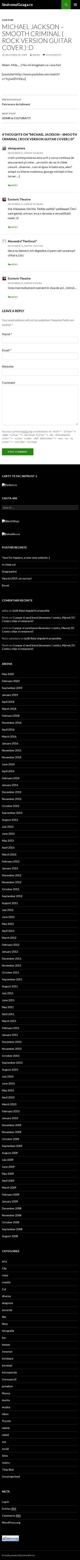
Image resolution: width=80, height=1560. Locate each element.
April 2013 (8, 847)
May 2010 (8, 1090)
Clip (4, 20)
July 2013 (7, 826)
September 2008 (12, 1229)
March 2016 (9, 736)
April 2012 (8, 930)
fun (10, 20)
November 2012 (11, 882)
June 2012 (8, 916)
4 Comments (53, 54)
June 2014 (8, 764)
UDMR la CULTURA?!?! (16, 116)
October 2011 (10, 972)
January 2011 (10, 1034)
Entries (9, 1508)
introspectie (9, 1372)
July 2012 (7, 910)
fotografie (8, 1330)
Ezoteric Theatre (19, 199)
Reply (14, 185)
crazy (5, 1275)
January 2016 (10, 743)
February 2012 (10, 944)
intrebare (7, 1358)
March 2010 (9, 1104)
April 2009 (8, 1180)
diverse (6, 1296)
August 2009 (10, 1152)
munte (6, 1400)
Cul (4, 1289)
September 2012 (12, 896)
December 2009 (11, 1125)
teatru (6, 1462)
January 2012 (10, 951)
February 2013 (10, 861)
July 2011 (7, 993)
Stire (5, 1455)
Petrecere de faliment (16, 102)
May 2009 (8, 1173)
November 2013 (11, 799)
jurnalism (7, 1386)
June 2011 (8, 1000)
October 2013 (10, 805)
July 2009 (7, 1159)
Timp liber (8, 1469)
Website (7, 366)
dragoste (7, 1303)
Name (7, 334)
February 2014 (10, 778)
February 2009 (10, 1194)
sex (4, 1441)
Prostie (6, 1421)
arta (4, 1261)
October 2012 (10, 889)
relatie (6, 1428)
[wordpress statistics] (10, 1538)
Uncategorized (11, 1476)
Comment (8, 382)
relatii (5, 1434)
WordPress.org (11, 1522)
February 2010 (10, 1111)
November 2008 (11, 1215)
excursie (7, 1310)
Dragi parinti (9, 571)
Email (6, 350)
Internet (7, 1351)
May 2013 (8, 840)
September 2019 (12, 687)
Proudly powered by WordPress (18, 1555)
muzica (6, 1407)
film (4, 1316)
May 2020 (8, 674)
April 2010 (8, 1097)
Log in (5, 1501)
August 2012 (10, 903)
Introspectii (9, 1379)
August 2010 (10, 1069)
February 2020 (10, 681)
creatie (6, 1282)
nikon (5, 1414)
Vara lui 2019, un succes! (17, 578)
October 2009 (10, 1139)
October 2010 (10, 1055)
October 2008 (10, 1222)
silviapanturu (16, 148)
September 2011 (12, 979)
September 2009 (12, 1145)
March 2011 (9, 1021)
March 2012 (9, 937)
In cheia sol (9, 564)
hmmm (6, 1344)
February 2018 (10, 715)
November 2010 (11, 1048)
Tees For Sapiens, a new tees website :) (26, 557)
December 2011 (11, 958)
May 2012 (8, 923)
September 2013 (12, 812)
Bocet (5, 585)
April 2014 (8, 771)
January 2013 (10, 868)
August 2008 (10, 1236)
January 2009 (10, 1201)
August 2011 (10, 986)
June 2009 (8, 1166)
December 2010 (11, 1041)
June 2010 (8, 1083)
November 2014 (11, 757)
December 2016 (11, 722)
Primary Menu (75, 4)
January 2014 (10, 785)
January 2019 (10, 694)
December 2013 (11, 792)
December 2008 (11, 1208)
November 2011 (11, 965)
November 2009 (11, 1132)
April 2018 (8, 701)
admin (36, 54)
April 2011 (8, 1014)
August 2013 (10, 819)
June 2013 (8, 833)
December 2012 (11, 875)
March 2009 (9, 1187)
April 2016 (8, 729)
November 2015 (11, 750)
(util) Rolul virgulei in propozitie (31, 610)
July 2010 (7, 1076)
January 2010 (10, 1118)
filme (5, 1323)
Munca (6, 1393)
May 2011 (8, 1007)
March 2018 (9, 708)
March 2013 (9, 854)
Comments (11, 1515)
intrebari (7, 1365)
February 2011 (10, 1028)
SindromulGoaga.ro (17, 5)
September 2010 (12, 1062)
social (5, 1448)
